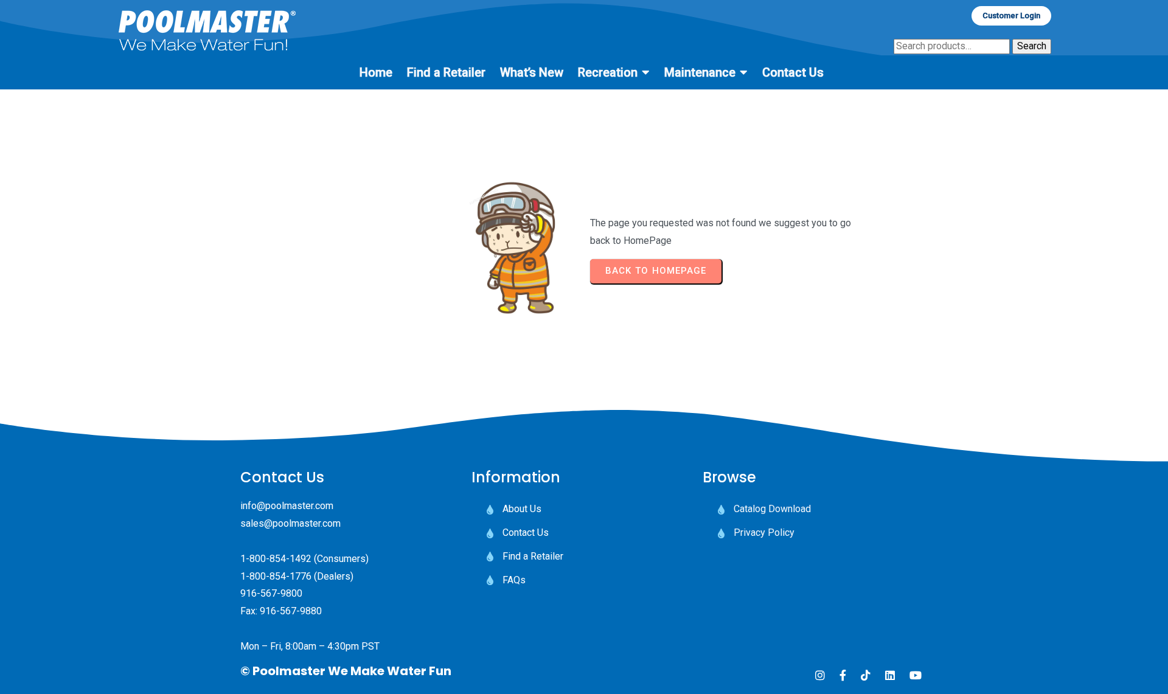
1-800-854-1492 (275, 558)
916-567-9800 (271, 593)
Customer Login (1011, 15)
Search (1031, 46)
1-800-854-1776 (275, 576)
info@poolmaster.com (286, 506)
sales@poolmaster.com (290, 523)
